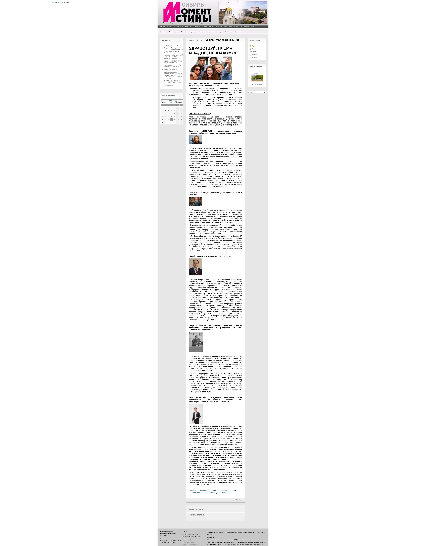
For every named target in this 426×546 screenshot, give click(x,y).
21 (174, 116)
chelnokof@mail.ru (188, 542)
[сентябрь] (178, 101)
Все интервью (168, 85)
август (170, 100)
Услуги (254, 52)
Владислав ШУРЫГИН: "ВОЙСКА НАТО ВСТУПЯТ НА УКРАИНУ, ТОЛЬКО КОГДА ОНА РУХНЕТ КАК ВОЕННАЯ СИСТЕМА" (173, 75)
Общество (162, 32)
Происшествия (173, 32)
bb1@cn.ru (190, 540)
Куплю (254, 49)
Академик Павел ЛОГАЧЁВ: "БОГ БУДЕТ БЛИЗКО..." (172, 66)
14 (174, 113)
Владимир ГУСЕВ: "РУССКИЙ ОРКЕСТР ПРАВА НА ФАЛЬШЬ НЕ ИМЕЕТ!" (173, 57)
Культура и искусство (188, 32)
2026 (170, 102)
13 (171, 113)
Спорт (220, 32)
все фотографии (257, 84)
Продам (254, 46)
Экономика (202, 32)
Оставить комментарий (197, 515)
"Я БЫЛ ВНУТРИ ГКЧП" (171, 45)
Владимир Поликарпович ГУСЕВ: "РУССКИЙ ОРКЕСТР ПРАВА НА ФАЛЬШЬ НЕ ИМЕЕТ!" (173, 50)
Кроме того (229, 32)
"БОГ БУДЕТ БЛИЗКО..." (171, 69)
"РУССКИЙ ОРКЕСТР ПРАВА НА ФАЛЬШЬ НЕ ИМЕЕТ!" (173, 61)
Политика (211, 32)
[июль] (164, 101)
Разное (254, 57)
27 (171, 119)
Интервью (238, 32)
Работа (254, 54)
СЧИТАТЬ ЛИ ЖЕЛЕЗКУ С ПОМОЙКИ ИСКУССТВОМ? (172, 81)
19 (168, 116)
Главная (191, 40)
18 (165, 116)
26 (168, 119)
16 (181, 113)
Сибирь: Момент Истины (187, 12)
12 (168, 113)
